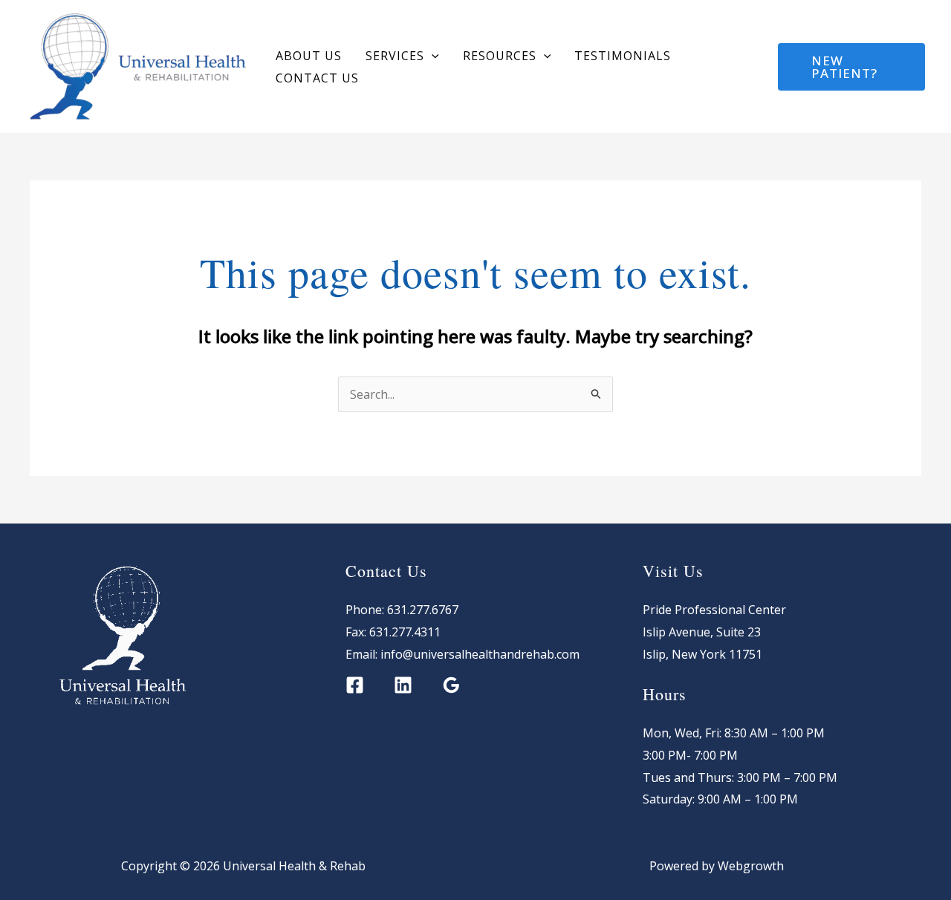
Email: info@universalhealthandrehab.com (462, 654)
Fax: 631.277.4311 (393, 632)
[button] (431, 56)
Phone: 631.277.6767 (401, 609)
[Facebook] (749, 66)
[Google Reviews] (451, 685)
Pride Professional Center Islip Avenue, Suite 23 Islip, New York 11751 (714, 631)
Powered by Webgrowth (708, 866)
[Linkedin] (403, 685)
